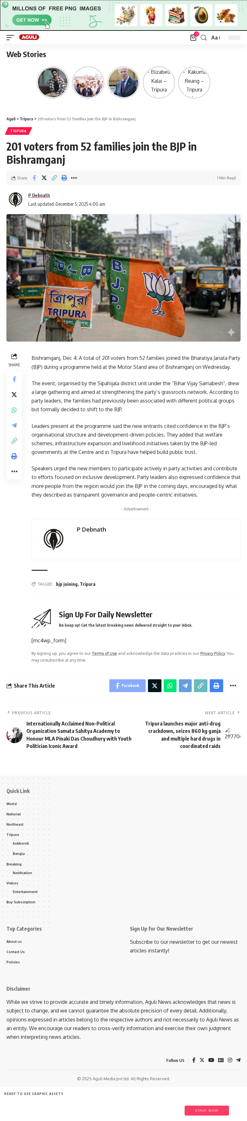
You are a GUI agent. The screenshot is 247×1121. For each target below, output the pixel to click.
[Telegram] (238, 1060)
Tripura (18, 131)
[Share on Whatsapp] (14, 410)
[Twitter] (202, 1060)
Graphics (107, 1107)
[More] (73, 178)
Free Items (18, 1107)
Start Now (207, 1110)
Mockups (136, 1107)
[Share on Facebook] (34, 178)
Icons (77, 1107)
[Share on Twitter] (44, 178)
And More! (166, 1107)
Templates (48, 1107)
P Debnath (39, 195)
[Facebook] (194, 1060)
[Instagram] (230, 1060)
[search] (203, 38)
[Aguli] (29, 37)
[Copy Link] (54, 178)
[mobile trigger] (11, 37)
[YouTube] (211, 1060)
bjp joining (67, 584)
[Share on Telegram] (14, 425)
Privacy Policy (212, 653)
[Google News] (221, 1060)
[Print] (64, 178)
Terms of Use (104, 653)
